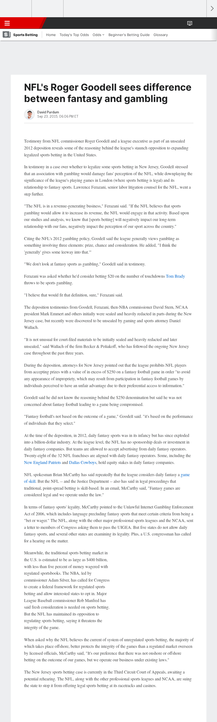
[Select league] (16, 9)
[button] (199, 23)
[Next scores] (211, 8)
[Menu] (7, 23)
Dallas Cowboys (82, 462)
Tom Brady (175, 276)
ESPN (28, 23)
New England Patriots (42, 462)
